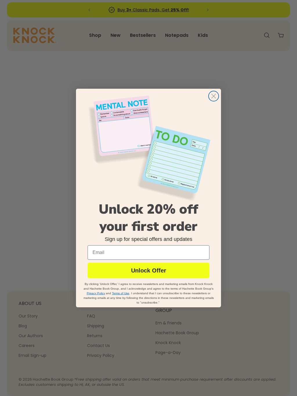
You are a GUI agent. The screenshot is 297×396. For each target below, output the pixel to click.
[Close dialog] (214, 96)
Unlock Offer (148, 270)
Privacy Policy (96, 293)
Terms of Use (120, 293)
